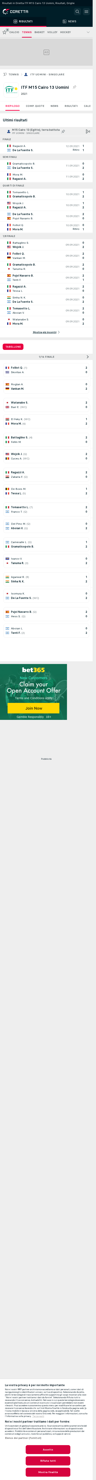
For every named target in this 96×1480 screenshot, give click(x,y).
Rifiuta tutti (48, 1460)
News (54, 106)
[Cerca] (77, 11)
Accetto (48, 1449)
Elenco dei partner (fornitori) (23, 1438)
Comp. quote (35, 106)
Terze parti (38, 1416)
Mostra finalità (48, 1472)
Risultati (71, 106)
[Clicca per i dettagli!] (46, 148)
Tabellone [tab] (13, 346)
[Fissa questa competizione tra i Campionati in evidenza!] (74, 87)
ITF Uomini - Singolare (47, 74)
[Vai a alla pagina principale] (22, 11)
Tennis (13, 74)
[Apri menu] (86, 11)
